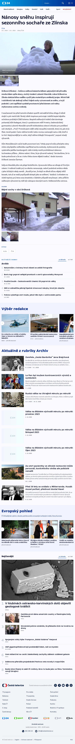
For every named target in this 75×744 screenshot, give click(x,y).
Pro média (29, 692)
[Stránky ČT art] (58, 718)
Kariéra (52, 704)
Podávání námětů (32, 708)
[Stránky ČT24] (5, 718)
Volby (27, 9)
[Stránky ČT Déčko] (46, 718)
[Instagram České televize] (55, 685)
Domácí (34, 9)
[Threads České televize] (71, 685)
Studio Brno (54, 696)
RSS (71, 740)
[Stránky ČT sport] (18, 718)
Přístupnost (37, 740)
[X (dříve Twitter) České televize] (67, 685)
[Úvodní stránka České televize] (13, 685)
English (17, 740)
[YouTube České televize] (63, 685)
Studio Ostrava (31, 700)
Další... (48, 9)
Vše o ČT (29, 712)
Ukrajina (20, 9)
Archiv (5, 251)
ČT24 (3, 28)
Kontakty (53, 712)
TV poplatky (30, 696)
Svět (41, 9)
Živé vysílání (54, 692)
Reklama (5, 696)
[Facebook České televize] (59, 685)
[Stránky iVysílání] (33, 718)
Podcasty (53, 700)
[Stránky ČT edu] (70, 718)
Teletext (5, 700)
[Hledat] (63, 3)
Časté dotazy (6, 712)
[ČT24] (6, 3)
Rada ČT (5, 704)
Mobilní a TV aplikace (57, 708)
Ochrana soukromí (26, 740)
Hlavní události (9, 9)
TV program (6, 692)
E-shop (4, 708)
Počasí (28, 704)
